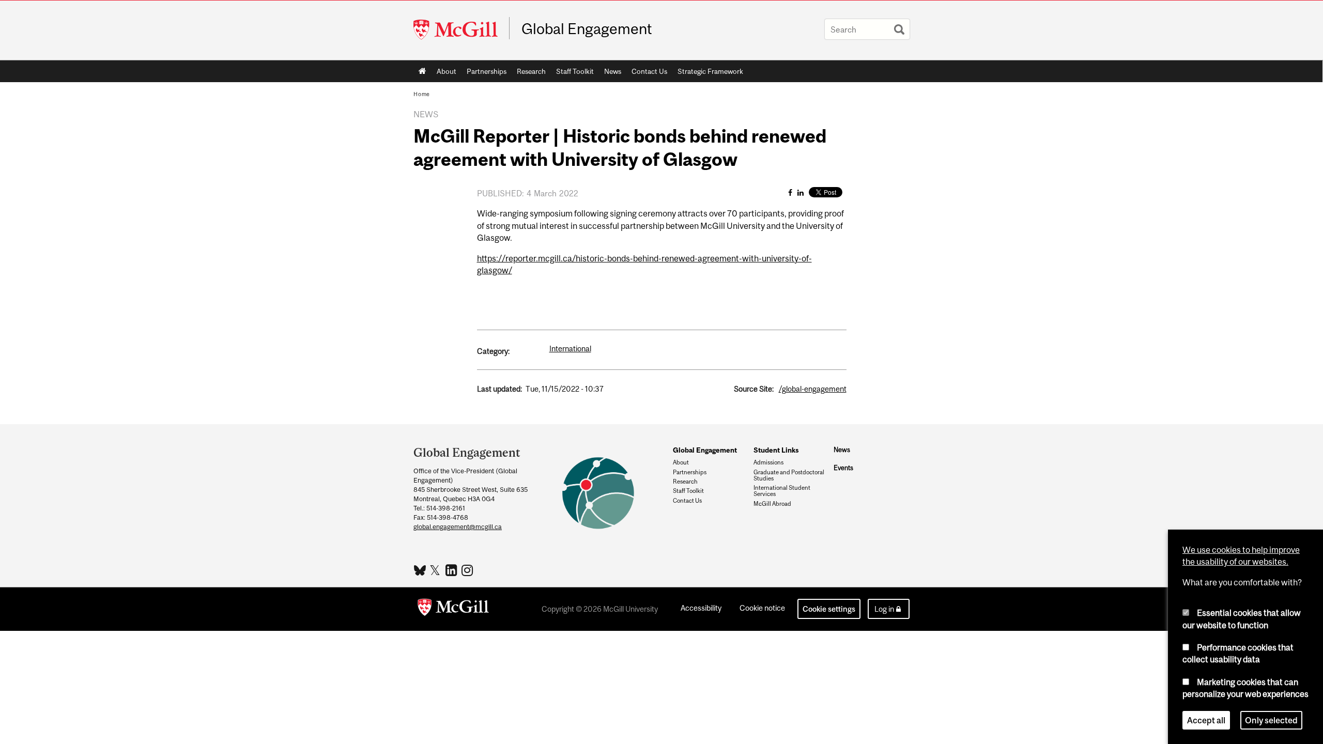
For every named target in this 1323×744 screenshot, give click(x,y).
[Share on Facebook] (790, 192)
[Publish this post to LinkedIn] (800, 192)
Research (529, 73)
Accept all (1206, 720)
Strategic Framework (710, 71)
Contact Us (646, 73)
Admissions (768, 462)
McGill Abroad (772, 504)
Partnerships (483, 73)
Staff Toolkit (572, 73)
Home (422, 71)
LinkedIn (452, 570)
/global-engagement (813, 388)
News (612, 71)
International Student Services (781, 491)
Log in (884, 609)
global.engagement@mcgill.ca (457, 527)
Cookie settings (829, 609)
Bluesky (420, 569)
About (444, 73)
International (570, 348)
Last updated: (499, 388)
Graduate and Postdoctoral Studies (788, 475)
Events (843, 467)
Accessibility (701, 607)
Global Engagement (586, 29)
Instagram (468, 570)
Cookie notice (762, 607)
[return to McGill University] (453, 609)
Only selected (1271, 720)
